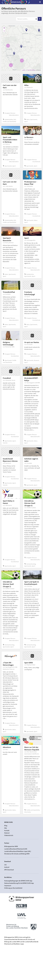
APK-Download (9, 870)
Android (6, 867)
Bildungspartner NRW (11, 846)
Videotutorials (8, 835)
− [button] (4, 31)
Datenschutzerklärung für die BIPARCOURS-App (19, 883)
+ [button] (4, 28)
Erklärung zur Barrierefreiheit (13, 888)
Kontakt (6, 830)
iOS (5, 865)
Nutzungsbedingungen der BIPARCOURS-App (18, 881)
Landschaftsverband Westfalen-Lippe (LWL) (17, 851)
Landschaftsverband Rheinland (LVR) (15, 849)
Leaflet (23, 70)
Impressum (7, 885)
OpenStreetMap (31, 70)
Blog (5, 825)
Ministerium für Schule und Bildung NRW (17, 854)
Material (7, 833)
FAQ (5, 828)
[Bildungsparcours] (16, 2)
